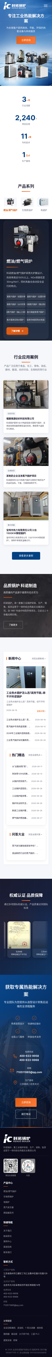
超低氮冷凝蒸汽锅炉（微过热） (36, 304)
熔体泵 (40, 1328)
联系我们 (7, 1252)
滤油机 (20, 1328)
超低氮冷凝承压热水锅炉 (15, 320)
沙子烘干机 (24, 1334)
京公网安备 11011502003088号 (33, 1352)
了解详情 (15, 331)
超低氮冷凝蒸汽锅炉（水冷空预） (15, 304)
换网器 (6, 1334)
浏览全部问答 (35, 834)
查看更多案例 (26, 555)
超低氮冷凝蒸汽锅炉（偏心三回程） (15, 312)
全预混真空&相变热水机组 (36, 320)
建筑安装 (7, 1340)
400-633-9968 (29, 1060)
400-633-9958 (29, 1055)
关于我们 (7, 1230)
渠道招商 (7, 1247)
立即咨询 (26, 40)
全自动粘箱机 (9, 1328)
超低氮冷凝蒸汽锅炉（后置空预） (36, 296)
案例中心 (7, 1241)
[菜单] (46, 5)
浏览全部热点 (35, 755)
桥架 (15, 1340)
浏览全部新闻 (39, 658)
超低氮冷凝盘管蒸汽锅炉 (36, 312)
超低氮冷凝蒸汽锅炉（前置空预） (15, 296)
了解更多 (13, 624)
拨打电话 (26, 1114)
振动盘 (14, 1334)
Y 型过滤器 (30, 1328)
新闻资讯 (7, 1236)
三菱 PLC (35, 1334)
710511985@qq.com (29, 1072)
